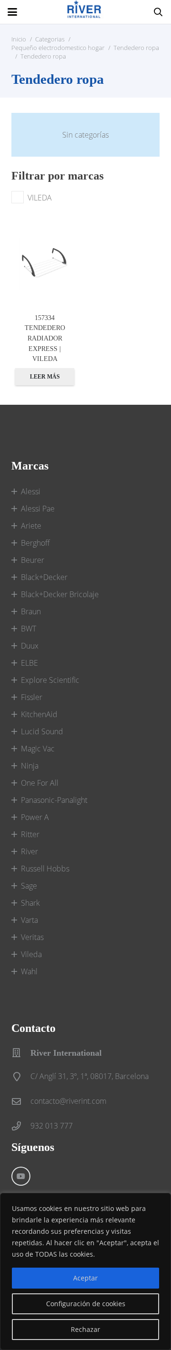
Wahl (29, 971)
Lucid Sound (42, 731)
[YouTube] (20, 1176)
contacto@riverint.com (68, 1101)
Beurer (32, 560)
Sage (29, 885)
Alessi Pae (38, 508)
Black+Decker (44, 577)
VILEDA (40, 197)
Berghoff (35, 543)
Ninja (29, 765)
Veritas (32, 937)
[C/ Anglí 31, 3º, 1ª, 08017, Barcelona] (20, 1076)
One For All (39, 783)
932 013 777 (51, 1125)
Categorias (50, 39)
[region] (85, 1271)
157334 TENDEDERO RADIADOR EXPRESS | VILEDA (45, 338)
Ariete (31, 525)
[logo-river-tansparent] (85, 11)
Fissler (31, 697)
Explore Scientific (50, 680)
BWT (28, 628)
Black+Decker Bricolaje (60, 594)
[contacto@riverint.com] (20, 1101)
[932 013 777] (20, 1125)
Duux (29, 645)
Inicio (18, 39)
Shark (30, 903)
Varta (29, 920)
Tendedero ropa (136, 47)
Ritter (30, 834)
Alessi (30, 491)
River (29, 851)
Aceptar (85, 1277)
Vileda (31, 954)
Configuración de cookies (85, 1303)
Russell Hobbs (45, 868)
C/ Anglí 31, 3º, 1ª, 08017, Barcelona (89, 1076)
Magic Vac (38, 748)
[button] (12, 12)
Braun (31, 611)
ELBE (29, 663)
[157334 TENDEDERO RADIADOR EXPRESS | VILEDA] (44, 264)
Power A (35, 817)
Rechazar (85, 1329)
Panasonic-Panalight (54, 800)
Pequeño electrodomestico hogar (57, 47)
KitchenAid (39, 714)
